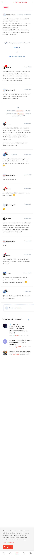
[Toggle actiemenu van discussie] (32, 2)
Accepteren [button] (7, 547)
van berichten (19, 2)
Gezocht (6, 7)
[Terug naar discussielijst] (2, 2)
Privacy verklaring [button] (8, 542)
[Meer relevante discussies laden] (28, 320)
